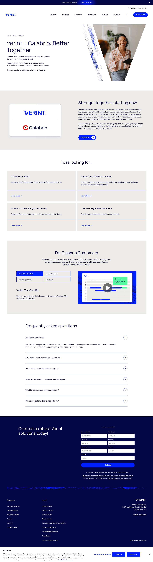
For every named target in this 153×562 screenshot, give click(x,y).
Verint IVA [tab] (49, 280)
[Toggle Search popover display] (126, 14)
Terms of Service (124, 478)
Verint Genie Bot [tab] (52, 274)
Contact (9, 523)
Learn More (15, 196)
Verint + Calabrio (18, 35)
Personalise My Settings (50, 540)
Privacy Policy (114, 478)
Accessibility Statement (50, 532)
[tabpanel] (76, 287)
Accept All (133, 554)
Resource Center (13, 515)
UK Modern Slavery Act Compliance (54, 523)
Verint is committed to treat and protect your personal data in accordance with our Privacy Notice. (108, 475)
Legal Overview (47, 506)
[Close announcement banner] (149, 2)
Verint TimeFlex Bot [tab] (26, 274)
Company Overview (13, 506)
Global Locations (12, 527)
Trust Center (46, 536)
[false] (149, 554)
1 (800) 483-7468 (139, 514)
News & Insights (12, 510)
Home (9, 35)
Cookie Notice (47, 519)
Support (144, 8)
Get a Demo (140, 15)
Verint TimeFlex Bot (27, 298)
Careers (9, 519)
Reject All (119, 554)
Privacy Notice (47, 515)
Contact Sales (132, 8)
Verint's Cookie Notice (65, 560)
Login (139, 8)
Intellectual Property (49, 527)
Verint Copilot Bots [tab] (25, 280)
